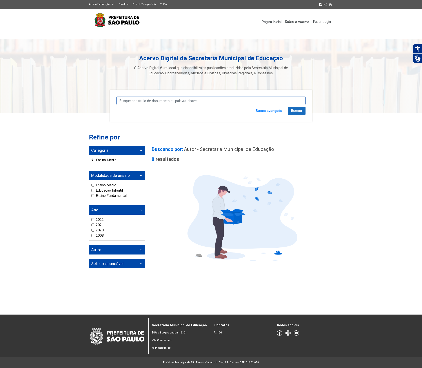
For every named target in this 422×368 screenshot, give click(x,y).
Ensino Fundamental (111, 196)
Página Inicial (272, 22)
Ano (94, 210)
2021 (100, 225)
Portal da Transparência (144, 4)
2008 (100, 235)
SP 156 (163, 4)
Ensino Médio (105, 160)
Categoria (100, 150)
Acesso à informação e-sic (102, 4)
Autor (96, 249)
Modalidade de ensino (110, 175)
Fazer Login (322, 22)
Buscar (297, 111)
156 (219, 332)
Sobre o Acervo (297, 22)
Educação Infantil (109, 190)
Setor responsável (107, 263)
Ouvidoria (124, 4)
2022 (100, 220)
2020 (100, 230)
